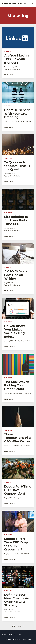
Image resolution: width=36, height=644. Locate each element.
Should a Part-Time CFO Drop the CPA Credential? (16, 544)
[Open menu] (32, 3)
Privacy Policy (7, 639)
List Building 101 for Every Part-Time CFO (16, 220)
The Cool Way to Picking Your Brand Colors (17, 385)
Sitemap (29, 639)
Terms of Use (16, 639)
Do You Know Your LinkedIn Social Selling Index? (15, 331)
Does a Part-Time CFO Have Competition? (17, 490)
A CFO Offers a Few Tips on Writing (15, 275)
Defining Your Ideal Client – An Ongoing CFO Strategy (16, 600)
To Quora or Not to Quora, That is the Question (17, 165)
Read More (9, 75)
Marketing (8, 51)
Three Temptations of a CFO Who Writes (17, 437)
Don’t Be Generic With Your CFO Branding (17, 113)
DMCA (24, 639)
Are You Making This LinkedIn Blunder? (16, 59)
